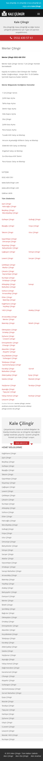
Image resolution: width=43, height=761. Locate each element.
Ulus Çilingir (34, 232)
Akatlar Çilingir (8, 267)
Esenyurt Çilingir (8, 596)
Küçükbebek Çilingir (10, 355)
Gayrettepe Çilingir (9, 239)
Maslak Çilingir (34, 379)
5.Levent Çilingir (8, 727)
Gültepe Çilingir (8, 219)
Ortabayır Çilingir (9, 280)
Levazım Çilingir (8, 399)
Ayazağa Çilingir (8, 389)
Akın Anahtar (36, 756)
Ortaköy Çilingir (8, 332)
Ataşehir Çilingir (9, 352)
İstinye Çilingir (34, 252)
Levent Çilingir (7, 258)
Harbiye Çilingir (34, 396)
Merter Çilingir (9, 319)
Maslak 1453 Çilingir (10, 735)
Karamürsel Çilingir (9, 672)
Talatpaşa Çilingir (9, 362)
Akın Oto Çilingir (22, 756)
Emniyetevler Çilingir (10, 343)
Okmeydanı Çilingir (9, 330)
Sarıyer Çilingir (34, 258)
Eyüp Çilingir (33, 375)
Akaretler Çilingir (9, 349)
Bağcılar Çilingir (8, 613)
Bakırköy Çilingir (9, 300)
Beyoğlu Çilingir (8, 226)
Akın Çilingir (8, 756)
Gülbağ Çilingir (35, 219)
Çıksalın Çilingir (8, 271)
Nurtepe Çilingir (8, 278)
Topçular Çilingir (9, 392)
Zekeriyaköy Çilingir (10, 375)
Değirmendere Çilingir (11, 668)
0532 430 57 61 (23, 38)
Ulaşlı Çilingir (7, 722)
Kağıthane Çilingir (9, 304)
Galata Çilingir (7, 379)
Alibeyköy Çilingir (9, 284)
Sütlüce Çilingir (8, 291)
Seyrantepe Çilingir (10, 274)
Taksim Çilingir (7, 232)
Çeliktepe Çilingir (9, 265)
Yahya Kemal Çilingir (10, 396)
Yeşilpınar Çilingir (9, 385)
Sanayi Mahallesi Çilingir (12, 571)
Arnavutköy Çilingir (10, 293)
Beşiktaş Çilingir (8, 210)
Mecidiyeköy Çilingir (10, 213)
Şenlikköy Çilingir (8, 609)
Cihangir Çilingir (8, 345)
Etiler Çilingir (7, 297)
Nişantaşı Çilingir (9, 245)
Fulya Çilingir (34, 226)
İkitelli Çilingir (7, 605)
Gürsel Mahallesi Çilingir (12, 693)
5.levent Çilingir (9, 339)
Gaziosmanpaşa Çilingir (11, 365)
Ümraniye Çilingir (9, 241)
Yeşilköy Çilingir (9, 306)
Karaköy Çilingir (8, 368)
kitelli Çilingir (34, 323)
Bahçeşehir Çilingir (9, 592)
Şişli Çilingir (7, 204)
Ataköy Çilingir (34, 310)
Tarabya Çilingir (34, 385)
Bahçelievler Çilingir (10, 248)
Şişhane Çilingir (8, 336)
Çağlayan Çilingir (8, 252)
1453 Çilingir (7, 310)
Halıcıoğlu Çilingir (9, 206)
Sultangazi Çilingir (10, 358)
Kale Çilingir (21, 22)
